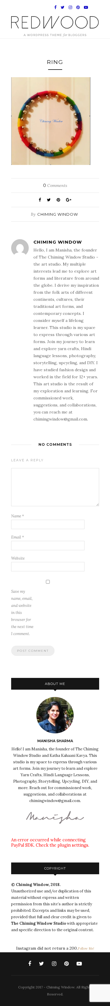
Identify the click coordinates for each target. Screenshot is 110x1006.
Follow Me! (86, 948)
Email (17, 537)
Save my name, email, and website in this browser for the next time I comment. (22, 612)
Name (17, 516)
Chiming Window (57, 214)
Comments (55, 185)
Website (18, 558)
